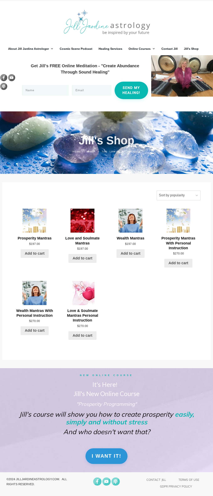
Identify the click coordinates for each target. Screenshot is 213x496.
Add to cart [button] (35, 253)
